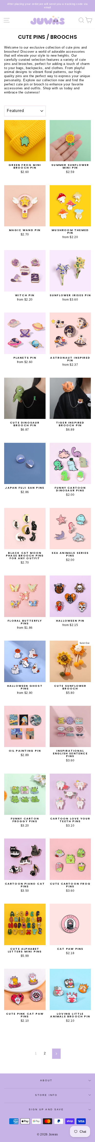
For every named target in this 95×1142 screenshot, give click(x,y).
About (46, 1080)
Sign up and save (46, 1109)
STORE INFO (46, 1095)
